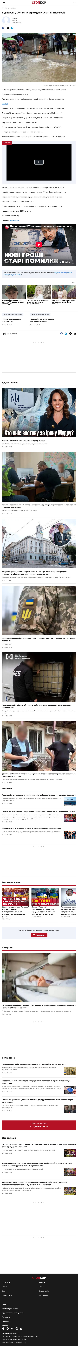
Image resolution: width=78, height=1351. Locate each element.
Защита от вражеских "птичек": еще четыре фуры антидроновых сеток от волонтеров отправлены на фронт (15, 912)
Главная (5, 8)
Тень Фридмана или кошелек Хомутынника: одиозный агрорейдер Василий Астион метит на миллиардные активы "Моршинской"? (37, 1164)
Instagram (12, 275)
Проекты (5, 1282)
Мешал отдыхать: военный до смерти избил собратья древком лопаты (31, 828)
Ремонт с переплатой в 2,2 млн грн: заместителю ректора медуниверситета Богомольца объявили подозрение (39, 506)
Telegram (57, 273)
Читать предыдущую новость (12, 315)
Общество (12, 8)
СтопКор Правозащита (10, 1309)
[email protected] (20, 1342)
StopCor (14, 18)
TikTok (19, 275)
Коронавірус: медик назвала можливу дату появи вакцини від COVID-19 (42, 321)
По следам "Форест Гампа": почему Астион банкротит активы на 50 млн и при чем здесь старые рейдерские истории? (39, 1145)
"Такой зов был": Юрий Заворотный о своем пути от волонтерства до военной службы (38, 811)
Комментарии (11, 334)
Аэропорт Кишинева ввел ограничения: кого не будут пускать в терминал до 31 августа (38, 795)
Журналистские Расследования (13, 1313)
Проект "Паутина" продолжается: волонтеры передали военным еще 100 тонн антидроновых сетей (43, 911)
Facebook (63, 273)
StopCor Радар (7, 1295)
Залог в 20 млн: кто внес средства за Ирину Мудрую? (24, 440)
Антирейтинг (43, 1295)
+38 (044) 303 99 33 (39, 1126)
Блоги (41, 1287)
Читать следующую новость (40, 315)
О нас (4, 1305)
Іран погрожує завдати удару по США (11, 320)
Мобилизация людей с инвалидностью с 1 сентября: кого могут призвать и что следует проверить (38, 639)
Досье (4, 1291)
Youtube (69, 273)
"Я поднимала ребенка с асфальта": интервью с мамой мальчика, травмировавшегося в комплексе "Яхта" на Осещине (39, 1006)
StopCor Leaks (9, 1138)
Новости (5, 1287)
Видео (41, 1282)
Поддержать (40, 935)
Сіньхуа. (5, 103)
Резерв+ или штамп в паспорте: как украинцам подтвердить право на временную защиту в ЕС (36, 1082)
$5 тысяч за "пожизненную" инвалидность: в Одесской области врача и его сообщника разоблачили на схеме (38, 775)
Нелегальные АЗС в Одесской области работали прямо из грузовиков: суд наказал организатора (36, 706)
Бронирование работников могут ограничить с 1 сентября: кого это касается (34, 1064)
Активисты (6, 1317)
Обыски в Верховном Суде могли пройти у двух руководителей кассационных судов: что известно (37, 1100)
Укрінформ (14, 220)
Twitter (6, 275)
